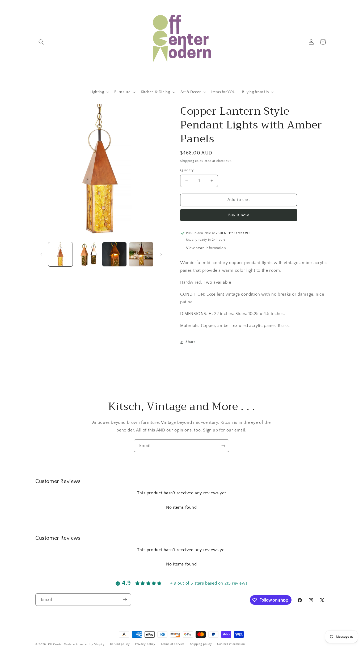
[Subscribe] (223, 445)
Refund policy (120, 644)
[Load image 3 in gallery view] (114, 254)
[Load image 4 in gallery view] (141, 254)
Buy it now (238, 215)
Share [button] (190, 342)
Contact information (231, 644)
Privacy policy (145, 644)
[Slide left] (41, 254)
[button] (41, 42)
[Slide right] (161, 254)
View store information (206, 248)
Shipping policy (201, 644)
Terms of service (173, 644)
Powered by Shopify (90, 644)
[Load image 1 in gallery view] (60, 254)
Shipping (187, 161)
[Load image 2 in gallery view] (87, 254)
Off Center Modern (61, 644)
